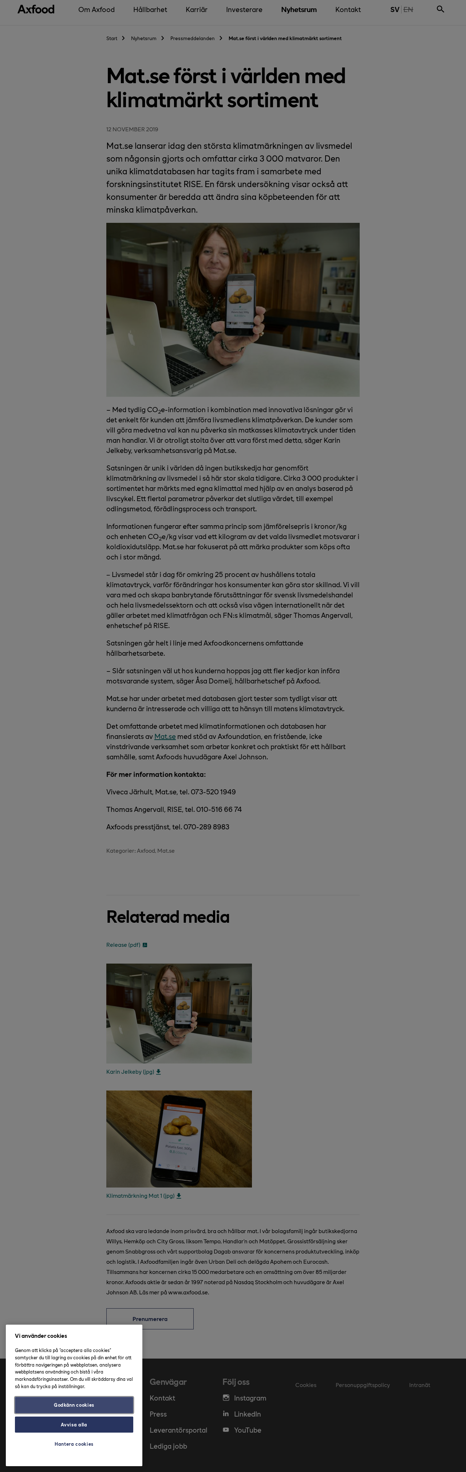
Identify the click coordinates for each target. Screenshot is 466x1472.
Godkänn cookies (74, 1404)
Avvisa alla (74, 1424)
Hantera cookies (74, 1443)
